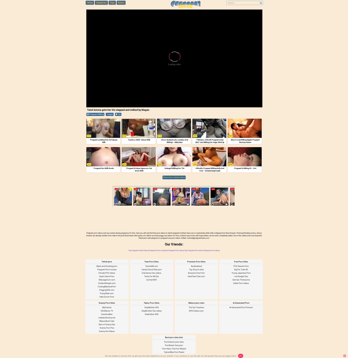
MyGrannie (106, 307)
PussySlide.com (107, 293)
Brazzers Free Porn (196, 273)
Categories (101, 2)
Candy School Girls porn (152, 269)
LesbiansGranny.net (106, 318)
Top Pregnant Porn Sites (193, 250)
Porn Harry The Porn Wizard (174, 349)
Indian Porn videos (241, 283)
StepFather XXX (152, 314)
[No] (344, 355)
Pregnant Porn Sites (211, 250)
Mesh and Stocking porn (107, 266)
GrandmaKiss (107, 314)
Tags (112, 2)
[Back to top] (340, 345)
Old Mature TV (107, 311)
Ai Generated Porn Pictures (241, 307)
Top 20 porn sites (196, 269)
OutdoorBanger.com (107, 283)
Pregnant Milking (96, 114)
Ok (240, 356)
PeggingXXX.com (106, 290)
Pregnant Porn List (156, 250)
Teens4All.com (151, 266)
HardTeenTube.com (196, 276)
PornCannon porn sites (174, 342)
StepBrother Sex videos (152, 311)
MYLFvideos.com (196, 311)
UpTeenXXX (151, 280)
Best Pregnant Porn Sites (173, 250)
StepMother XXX (151, 307)
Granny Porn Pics (107, 328)
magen (110, 114)
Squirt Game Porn (106, 276)
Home (90, 2)
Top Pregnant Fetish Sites (138, 250)
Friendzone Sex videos (151, 273)
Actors (121, 2)
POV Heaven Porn (241, 266)
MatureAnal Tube (106, 321)
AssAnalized (196, 266)
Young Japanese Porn (241, 273)
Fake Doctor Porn (107, 297)
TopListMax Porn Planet (174, 352)
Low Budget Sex (241, 276)
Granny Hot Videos (107, 331)
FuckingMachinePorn (107, 287)
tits (119, 114)
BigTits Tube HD (241, 269)
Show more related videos (174, 177)
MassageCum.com (107, 280)
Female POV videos (107, 273)
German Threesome (241, 280)
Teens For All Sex (151, 276)
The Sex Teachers (196, 307)
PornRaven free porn (174, 345)
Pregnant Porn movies (106, 269)
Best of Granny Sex (107, 324)
